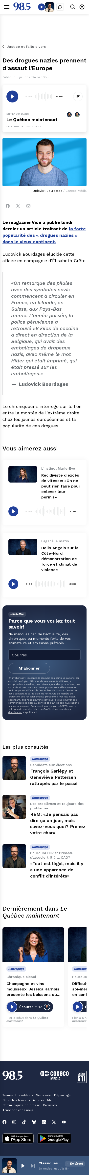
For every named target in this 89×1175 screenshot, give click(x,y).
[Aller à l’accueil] (22, 9)
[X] (54, 1122)
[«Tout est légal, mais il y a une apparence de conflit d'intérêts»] (14, 856)
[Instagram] (14, 1122)
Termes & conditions (17, 1095)
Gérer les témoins (16, 1100)
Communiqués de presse (21, 1105)
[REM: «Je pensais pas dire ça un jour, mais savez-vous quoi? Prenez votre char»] (14, 807)
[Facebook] (7, 206)
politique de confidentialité (23, 709)
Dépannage (62, 1095)
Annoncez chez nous (17, 1110)
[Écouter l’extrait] (12, 96)
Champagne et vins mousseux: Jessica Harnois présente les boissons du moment (32, 989)
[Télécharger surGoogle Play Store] (54, 1138)
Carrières (50, 1105)
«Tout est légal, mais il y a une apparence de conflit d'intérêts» (56, 870)
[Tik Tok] (24, 1122)
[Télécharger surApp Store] (18, 1138)
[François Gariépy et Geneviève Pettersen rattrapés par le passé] (14, 768)
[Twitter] (18, 206)
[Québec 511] (82, 1081)
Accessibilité (42, 1100)
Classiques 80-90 (51, 1163)
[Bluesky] (34, 1122)
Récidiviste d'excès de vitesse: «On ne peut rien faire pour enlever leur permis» (60, 486)
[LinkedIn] (44, 1122)
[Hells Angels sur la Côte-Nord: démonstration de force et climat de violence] (22, 547)
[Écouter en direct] (41, 7)
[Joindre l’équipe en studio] (60, 7)
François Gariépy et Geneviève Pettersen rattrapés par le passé (54, 777)
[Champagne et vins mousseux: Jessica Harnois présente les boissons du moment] (33, 944)
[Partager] (78, 96)
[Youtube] (64, 1122)
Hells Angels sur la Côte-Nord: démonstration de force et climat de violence (59, 558)
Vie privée (43, 1095)
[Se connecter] (82, 7)
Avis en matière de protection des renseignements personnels (40, 695)
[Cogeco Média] (54, 1079)
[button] (23, 1166)
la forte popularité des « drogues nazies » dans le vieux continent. (44, 235)
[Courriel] (28, 206)
